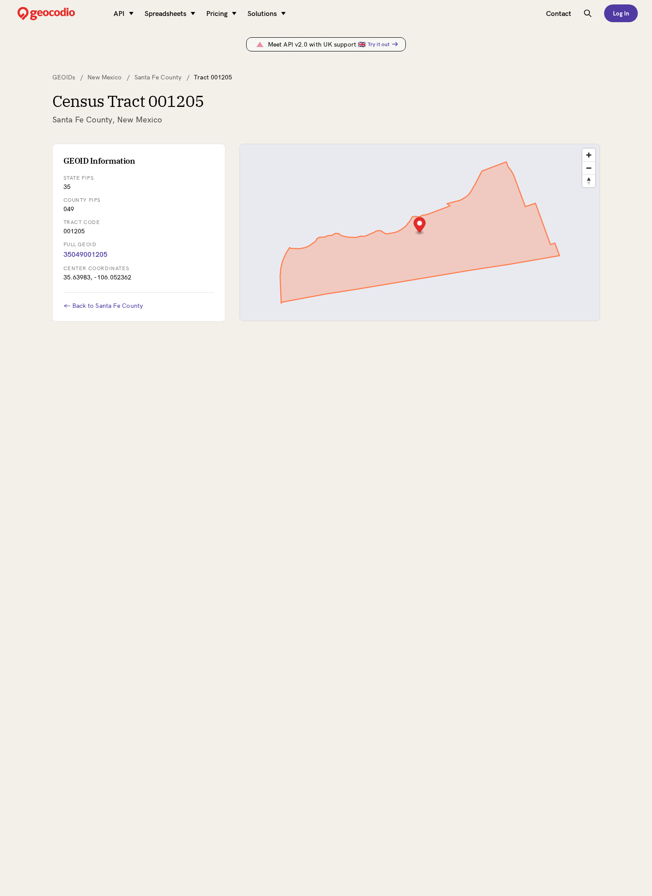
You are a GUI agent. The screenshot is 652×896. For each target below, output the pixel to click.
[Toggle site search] (587, 13)
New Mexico (104, 77)
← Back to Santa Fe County (103, 306)
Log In (621, 13)
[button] (419, 226)
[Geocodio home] (59, 14)
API (119, 13)
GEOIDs (63, 77)
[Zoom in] (588, 155)
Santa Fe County (158, 77)
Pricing (217, 13)
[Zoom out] (588, 167)
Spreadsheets (165, 13)
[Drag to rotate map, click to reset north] (588, 180)
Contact (558, 13)
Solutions (262, 13)
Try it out (378, 44)
